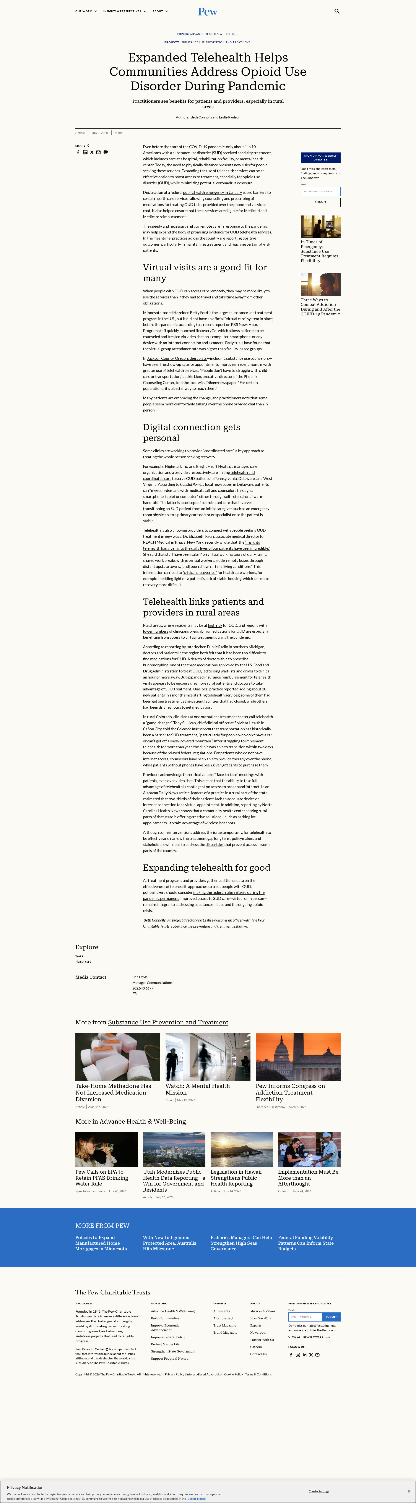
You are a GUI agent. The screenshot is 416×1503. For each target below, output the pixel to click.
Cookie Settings (319, 1491)
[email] (98, 152)
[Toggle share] (338, 141)
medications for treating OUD (168, 204)
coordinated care (218, 450)
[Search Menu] (337, 11)
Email (304, 184)
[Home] (112, 1292)
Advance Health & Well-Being (143, 1121)
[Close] (409, 1491)
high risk (215, 625)
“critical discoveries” (200, 572)
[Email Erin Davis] (134, 994)
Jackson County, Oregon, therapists (177, 358)
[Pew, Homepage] (208, 11)
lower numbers (155, 631)
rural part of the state (249, 792)
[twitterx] (92, 152)
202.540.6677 (142, 988)
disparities (215, 844)
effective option (156, 176)
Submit (320, 202)
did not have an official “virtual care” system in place (229, 318)
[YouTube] (317, 1354)
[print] (105, 152)
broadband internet (243, 786)
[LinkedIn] (304, 1354)
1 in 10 (250, 146)
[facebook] (78, 152)
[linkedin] (85, 152)
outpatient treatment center (225, 716)
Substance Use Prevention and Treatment (168, 1022)
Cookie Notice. (197, 1498)
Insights (220, 1303)
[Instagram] (298, 1354)
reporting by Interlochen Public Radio (196, 646)
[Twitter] (311, 1355)
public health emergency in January (212, 192)
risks (246, 164)
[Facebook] (291, 1354)
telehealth (225, 170)
